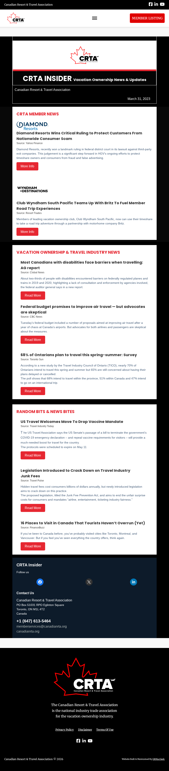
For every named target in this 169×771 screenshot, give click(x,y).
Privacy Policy (64, 729)
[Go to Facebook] (151, 4)
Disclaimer (85, 729)
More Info (27, 166)
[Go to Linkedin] (156, 4)
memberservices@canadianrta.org (41, 626)
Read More (33, 295)
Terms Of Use (105, 729)
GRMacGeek (159, 759)
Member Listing (147, 18)
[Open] (94, 18)
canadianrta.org (27, 631)
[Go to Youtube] (162, 4)
